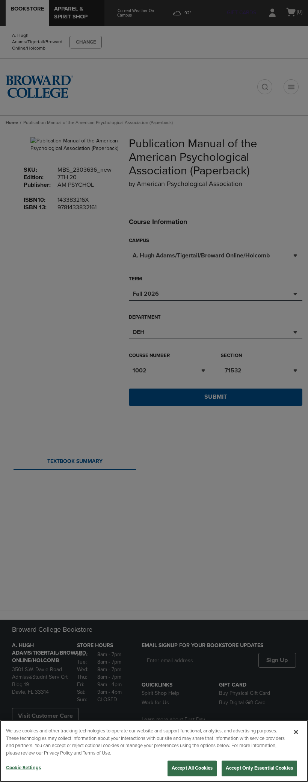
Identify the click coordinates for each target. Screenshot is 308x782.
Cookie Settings (23, 768)
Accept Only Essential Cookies (259, 768)
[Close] (296, 732)
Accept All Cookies (192, 768)
